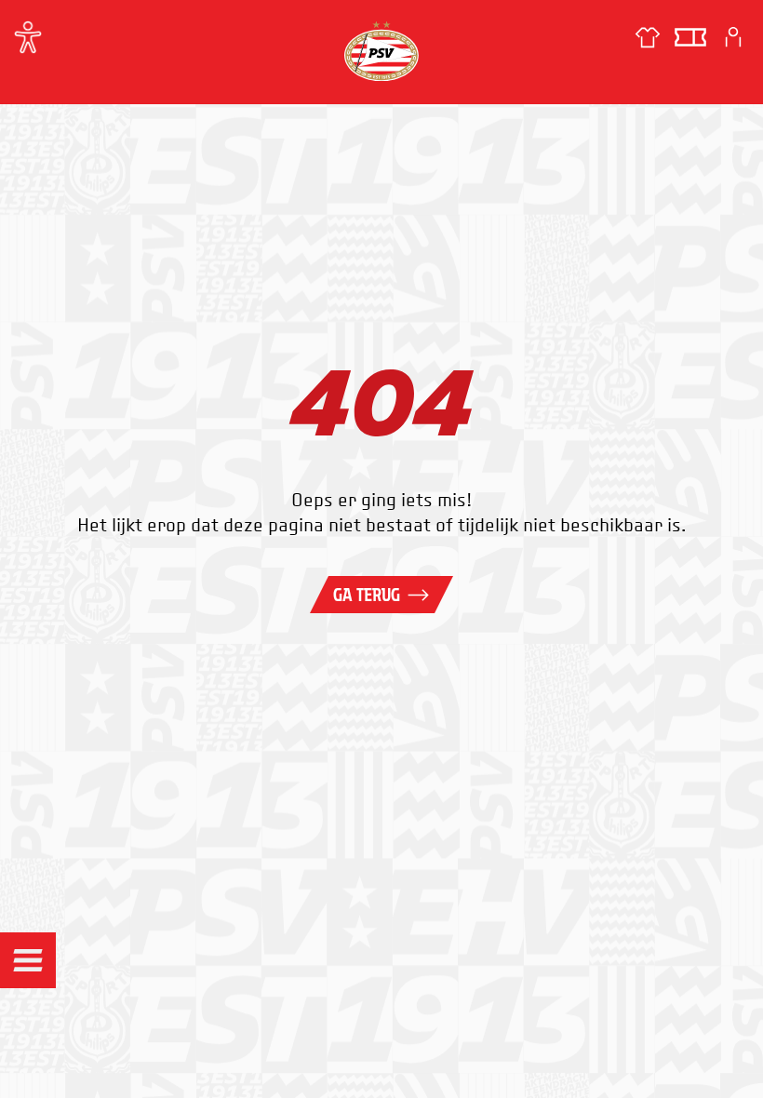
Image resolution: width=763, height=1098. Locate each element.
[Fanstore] (647, 37)
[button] (28, 960)
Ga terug (366, 594)
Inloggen (733, 37)
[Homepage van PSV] (381, 50)
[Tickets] (690, 37)
